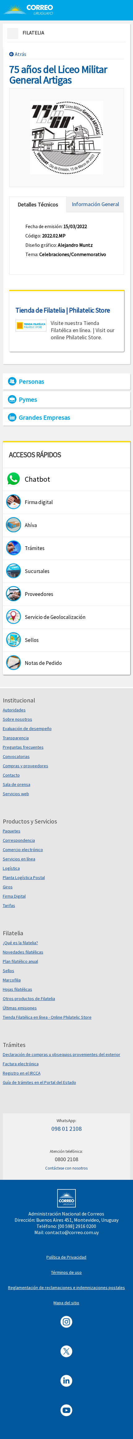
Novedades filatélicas (23, 952)
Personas (31, 381)
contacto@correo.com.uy (72, 1232)
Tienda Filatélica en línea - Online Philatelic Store (47, 1017)
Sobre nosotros (17, 719)
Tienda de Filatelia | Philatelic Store (62, 310)
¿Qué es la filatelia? (20, 942)
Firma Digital (14, 896)
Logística (11, 868)
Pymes (28, 399)
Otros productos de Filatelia (29, 998)
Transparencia (16, 738)
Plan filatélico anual (20, 961)
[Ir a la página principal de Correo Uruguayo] (31, 9)
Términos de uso (66, 1272)
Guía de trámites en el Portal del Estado (39, 1082)
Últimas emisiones (20, 1008)
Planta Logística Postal (24, 877)
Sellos (8, 970)
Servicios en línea (19, 859)
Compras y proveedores (25, 766)
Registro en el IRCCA (22, 1073)
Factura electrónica (21, 1064)
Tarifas (9, 905)
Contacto (11, 775)
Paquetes (11, 831)
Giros (8, 887)
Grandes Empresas (44, 417)
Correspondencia (19, 840)
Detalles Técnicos (38, 204)
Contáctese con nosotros (66, 1168)
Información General (95, 204)
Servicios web (16, 793)
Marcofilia (12, 980)
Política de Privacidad (66, 1257)
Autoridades (14, 710)
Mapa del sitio (66, 1303)
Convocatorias (16, 756)
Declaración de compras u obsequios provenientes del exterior (61, 1054)
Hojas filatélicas (17, 989)
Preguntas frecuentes (23, 747)
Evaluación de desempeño (27, 728)
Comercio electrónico (23, 849)
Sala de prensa (16, 784)
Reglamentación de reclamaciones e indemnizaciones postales (66, 1287)
